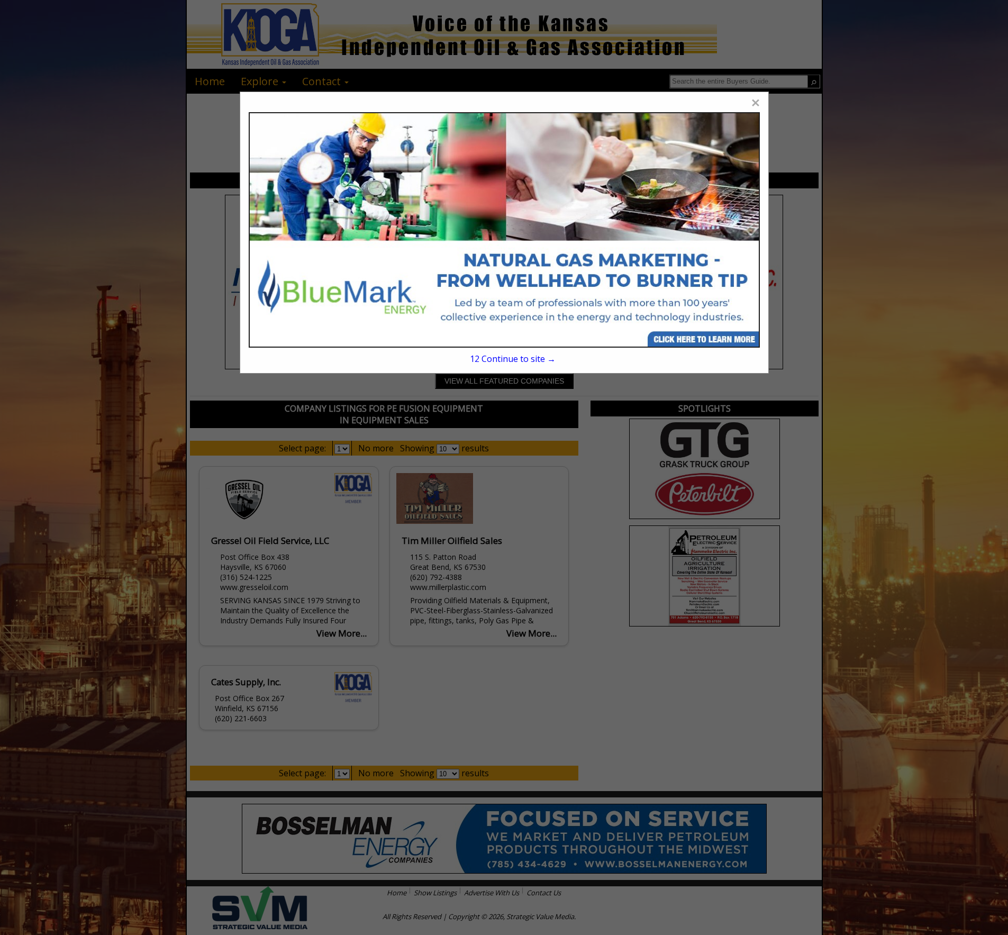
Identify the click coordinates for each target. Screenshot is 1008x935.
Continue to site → (513, 359)
